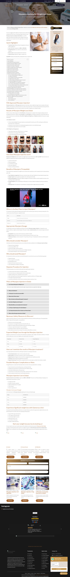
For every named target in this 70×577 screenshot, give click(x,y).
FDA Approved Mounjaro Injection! (13, 62)
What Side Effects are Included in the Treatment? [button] (18, 304)
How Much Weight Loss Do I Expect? (15, 81)
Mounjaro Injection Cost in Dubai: (13, 92)
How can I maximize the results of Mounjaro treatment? (17, 89)
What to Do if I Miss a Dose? (14, 78)
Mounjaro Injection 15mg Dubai (27, 492)
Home (23, 16)
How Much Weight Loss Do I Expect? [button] (16, 302)
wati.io (60, 570)
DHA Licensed (59, 46)
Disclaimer (42, 574)
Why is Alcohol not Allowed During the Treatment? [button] (18, 299)
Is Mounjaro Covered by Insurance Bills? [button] (16, 293)
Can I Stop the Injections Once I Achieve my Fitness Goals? (19, 84)
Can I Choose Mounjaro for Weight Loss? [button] (16, 284)
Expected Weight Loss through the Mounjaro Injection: (17, 88)
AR (61, 1)
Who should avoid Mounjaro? (12, 71)
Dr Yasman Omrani (13, 98)
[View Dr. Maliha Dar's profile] (57, 40)
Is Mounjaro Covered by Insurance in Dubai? (42, 492)
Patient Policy (46, 574)
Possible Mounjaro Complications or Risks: (15, 91)
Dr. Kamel (11, 97)
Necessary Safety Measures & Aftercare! (14, 87)
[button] (35, 530)
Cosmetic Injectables (28, 16)
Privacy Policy (38, 574)
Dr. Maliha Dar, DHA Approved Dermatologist (39, 27)
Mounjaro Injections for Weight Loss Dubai (40, 16)
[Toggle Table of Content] (27, 59)
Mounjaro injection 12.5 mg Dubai (12, 492)
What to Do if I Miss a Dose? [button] (14, 296)
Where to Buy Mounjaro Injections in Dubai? (17, 86)
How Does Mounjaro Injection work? (14, 64)
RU (63, 1)
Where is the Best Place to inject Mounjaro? (15, 67)
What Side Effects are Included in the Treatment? (17, 82)
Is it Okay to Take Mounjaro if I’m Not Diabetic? (17, 83)
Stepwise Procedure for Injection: (13, 72)
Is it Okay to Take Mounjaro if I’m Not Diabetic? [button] (17, 307)
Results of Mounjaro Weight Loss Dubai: (14, 63)
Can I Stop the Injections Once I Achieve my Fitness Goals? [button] (20, 310)
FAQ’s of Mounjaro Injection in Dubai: (14, 73)
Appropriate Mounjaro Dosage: (13, 68)
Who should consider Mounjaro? (13, 69)
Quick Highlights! (10, 60)
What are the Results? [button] (13, 290)
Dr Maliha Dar (12, 100)
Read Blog (10, 500)
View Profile (10, 456)
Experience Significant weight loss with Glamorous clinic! (17, 95)
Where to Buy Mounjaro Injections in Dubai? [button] (17, 313)
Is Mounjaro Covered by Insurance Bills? (16, 77)
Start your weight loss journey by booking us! (15, 96)
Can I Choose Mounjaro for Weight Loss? (16, 75)
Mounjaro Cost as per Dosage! (14, 93)
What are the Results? (13, 76)
